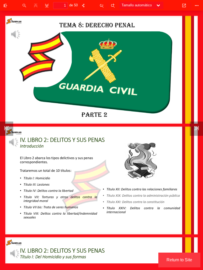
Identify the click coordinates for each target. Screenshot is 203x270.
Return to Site (179, 260)
